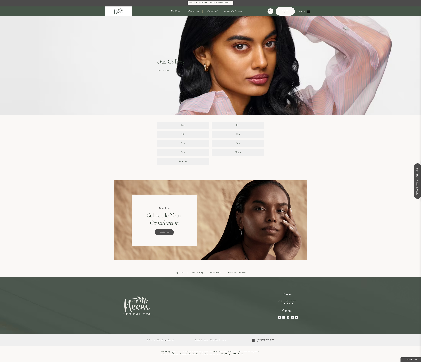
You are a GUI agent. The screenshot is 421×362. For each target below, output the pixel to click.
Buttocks (183, 161)
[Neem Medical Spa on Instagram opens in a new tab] (279, 317)
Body (183, 143)
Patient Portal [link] (212, 11)
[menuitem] (279, 317)
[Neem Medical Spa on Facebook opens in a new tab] (283, 317)
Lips (238, 125)
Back (183, 152)
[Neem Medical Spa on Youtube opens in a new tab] (292, 317)
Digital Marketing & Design (265, 340)
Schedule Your (164, 216)
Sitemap (223, 340)
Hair (238, 134)
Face (183, 125)
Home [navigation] (159, 70)
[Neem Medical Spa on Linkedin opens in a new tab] (296, 317)
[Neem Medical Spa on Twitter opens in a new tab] (288, 317)
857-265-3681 (238, 354)
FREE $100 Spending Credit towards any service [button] (210, 3)
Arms (238, 143)
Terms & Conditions (201, 340)
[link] (270, 11)
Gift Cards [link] (175, 11)
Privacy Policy (214, 340)
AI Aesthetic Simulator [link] (233, 11)
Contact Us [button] (411, 359)
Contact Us (285, 11)
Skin (183, 134)
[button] (308, 11)
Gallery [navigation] (165, 70)
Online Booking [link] (192, 11)
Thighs (238, 152)
